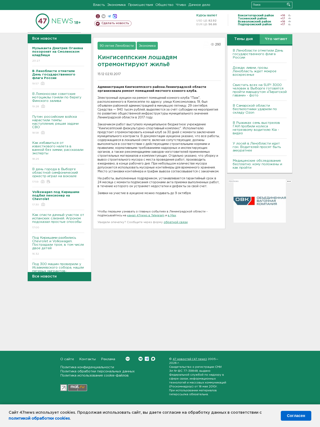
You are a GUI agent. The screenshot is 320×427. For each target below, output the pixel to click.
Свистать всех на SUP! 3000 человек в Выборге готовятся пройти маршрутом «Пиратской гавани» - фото (260, 90)
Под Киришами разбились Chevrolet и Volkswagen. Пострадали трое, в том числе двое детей (58, 245)
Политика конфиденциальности (87, 367)
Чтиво (181, 4)
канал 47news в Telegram (145, 215)
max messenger (115, 16)
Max (153, 359)
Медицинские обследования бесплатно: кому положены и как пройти (257, 164)
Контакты (87, 359)
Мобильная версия (98, 16)
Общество (164, 4)
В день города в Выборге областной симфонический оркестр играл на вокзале (55, 175)
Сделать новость (115, 23)
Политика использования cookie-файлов (94, 375)
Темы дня (243, 39)
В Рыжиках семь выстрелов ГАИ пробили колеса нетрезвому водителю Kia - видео (256, 128)
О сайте (67, 359)
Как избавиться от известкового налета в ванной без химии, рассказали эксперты (57, 150)
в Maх (172, 215)
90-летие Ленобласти (117, 46)
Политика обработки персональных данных (97, 371)
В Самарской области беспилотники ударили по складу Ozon (255, 109)
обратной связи (176, 222)
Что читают (276, 39)
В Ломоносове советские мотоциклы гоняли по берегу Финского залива (56, 100)
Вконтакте (140, 359)
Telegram (147, 359)
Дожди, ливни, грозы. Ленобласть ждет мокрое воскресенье (254, 71)
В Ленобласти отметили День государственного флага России (258, 54)
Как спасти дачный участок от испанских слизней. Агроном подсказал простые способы (58, 221)
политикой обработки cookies (39, 418)
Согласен (296, 416)
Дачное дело (199, 4)
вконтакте (103, 16)
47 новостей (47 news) (190, 359)
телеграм (109, 16)
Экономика (116, 4)
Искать (288, 4)
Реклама (108, 359)
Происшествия (140, 4)
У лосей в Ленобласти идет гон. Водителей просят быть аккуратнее (257, 147)
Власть (99, 4)
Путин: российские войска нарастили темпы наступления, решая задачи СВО (55, 124)
